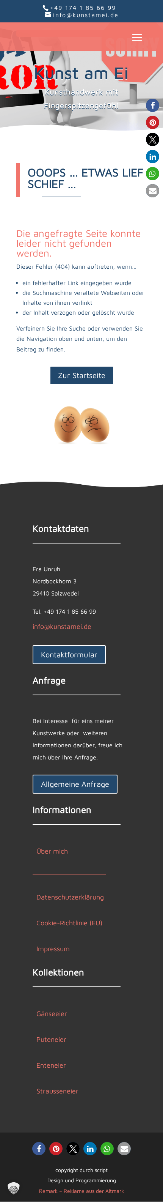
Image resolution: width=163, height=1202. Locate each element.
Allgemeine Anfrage (75, 784)
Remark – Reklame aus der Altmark (81, 1191)
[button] (152, 105)
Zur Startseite (81, 375)
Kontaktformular (69, 654)
